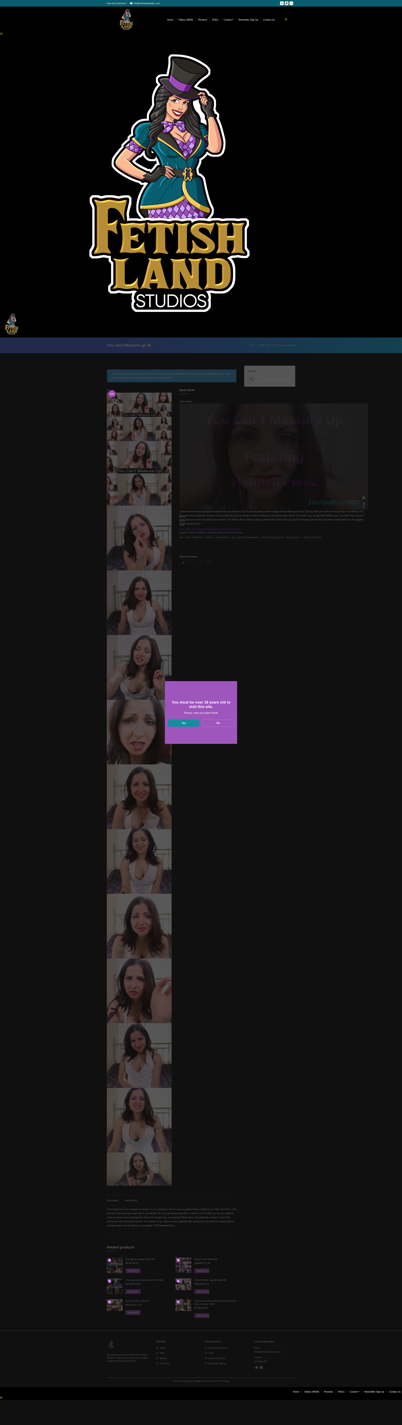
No (218, 723)
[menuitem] (170, 19)
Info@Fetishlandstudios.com (147, 3)
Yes (184, 723)
